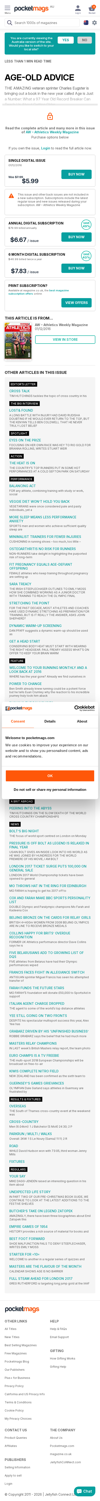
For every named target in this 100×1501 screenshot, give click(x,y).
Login (45, 148)
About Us (56, 1437)
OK (50, 776)
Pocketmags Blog (17, 1361)
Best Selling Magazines (21, 1345)
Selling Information (17, 1467)
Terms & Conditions (18, 1402)
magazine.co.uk (61, 1454)
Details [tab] (50, 721)
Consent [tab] (18, 721)
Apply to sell (13, 1475)
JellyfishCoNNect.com (65, 1462)
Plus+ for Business (17, 1378)
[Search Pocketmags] (10, 23)
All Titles (11, 1329)
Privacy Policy (14, 1386)
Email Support (59, 1337)
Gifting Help (58, 1366)
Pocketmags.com (62, 1446)
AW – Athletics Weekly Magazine (52, 132)
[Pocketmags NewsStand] (30, 9)
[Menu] (7, 8)
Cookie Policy (14, 1410)
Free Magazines (16, 1353)
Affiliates (11, 1446)
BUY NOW (76, 174)
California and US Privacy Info (25, 1394)
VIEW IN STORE (65, 339)
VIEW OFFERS (76, 303)
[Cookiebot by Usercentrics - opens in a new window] (74, 708)
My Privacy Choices (18, 1418)
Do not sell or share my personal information (50, 790)
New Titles (12, 1337)
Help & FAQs (58, 1329)
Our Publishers (15, 1369)
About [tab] (82, 721)
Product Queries (16, 1437)
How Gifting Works (62, 1358)
